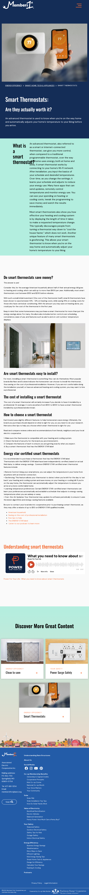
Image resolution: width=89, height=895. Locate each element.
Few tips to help (15, 518)
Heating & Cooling (34, 868)
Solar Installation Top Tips (37, 801)
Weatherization (32, 848)
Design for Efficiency (35, 862)
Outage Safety (32, 835)
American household (17, 512)
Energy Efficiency (15, 669)
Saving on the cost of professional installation (27, 515)
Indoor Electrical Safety (36, 838)
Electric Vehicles (33, 814)
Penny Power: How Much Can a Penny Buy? (43, 819)
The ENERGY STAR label (18, 521)
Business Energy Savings (36, 845)
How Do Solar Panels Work (37, 804)
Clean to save (13, 673)
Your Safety (56, 669)
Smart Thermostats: (35, 716)
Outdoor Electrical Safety (36, 830)
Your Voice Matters (34, 788)
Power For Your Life (12, 579)
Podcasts (28, 872)
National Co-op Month (35, 785)
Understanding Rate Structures (37, 755)
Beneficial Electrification (36, 811)
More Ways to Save (34, 851)
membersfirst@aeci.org (12, 792)
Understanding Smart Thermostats (33, 547)
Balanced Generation (35, 817)
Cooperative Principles (35, 780)
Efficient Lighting (33, 854)
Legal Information (50, 883)
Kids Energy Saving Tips (36, 857)
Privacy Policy (37, 883)
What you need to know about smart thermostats (42, 579)
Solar (26, 795)
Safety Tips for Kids (34, 832)
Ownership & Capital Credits (38, 777)
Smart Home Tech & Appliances (39, 859)
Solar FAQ (30, 798)
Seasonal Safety (33, 827)
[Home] (44, 5)
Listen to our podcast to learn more (24, 523)
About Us (28, 760)
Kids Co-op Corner (34, 782)
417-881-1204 (11, 786)
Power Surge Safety (61, 673)
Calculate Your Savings (35, 865)
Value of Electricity (32, 808)
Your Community (33, 791)
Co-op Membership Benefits (36, 774)
